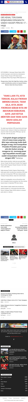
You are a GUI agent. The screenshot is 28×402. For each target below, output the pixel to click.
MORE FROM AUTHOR (19, 246)
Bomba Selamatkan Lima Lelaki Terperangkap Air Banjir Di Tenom (6, 228)
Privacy (10, 398)
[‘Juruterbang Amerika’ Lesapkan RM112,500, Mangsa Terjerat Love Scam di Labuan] (14, 252)
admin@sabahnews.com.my (17, 336)
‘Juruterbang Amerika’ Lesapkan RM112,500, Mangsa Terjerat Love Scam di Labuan (14, 258)
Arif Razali (3, 296)
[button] (25, 2)
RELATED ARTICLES (8, 246)
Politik (13, 14)
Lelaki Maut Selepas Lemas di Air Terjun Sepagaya (14, 300)
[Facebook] (14, 339)
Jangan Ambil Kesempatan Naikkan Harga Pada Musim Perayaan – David (21, 228)
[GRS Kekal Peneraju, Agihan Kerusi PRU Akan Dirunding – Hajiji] (23, 252)
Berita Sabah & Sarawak (5, 14)
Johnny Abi (3, 308)
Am (1, 379)
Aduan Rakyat (4, 381)
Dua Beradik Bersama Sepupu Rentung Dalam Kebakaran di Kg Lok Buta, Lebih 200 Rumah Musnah (5, 258)
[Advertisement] (14, 7)
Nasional (2, 386)
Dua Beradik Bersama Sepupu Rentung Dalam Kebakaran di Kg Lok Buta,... (17, 351)
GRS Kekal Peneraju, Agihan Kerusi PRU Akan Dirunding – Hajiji (23, 257)
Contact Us (23, 398)
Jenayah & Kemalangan (6, 388)
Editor (3, 28)
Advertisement (16, 398)
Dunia (2, 390)
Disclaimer (5, 398)
